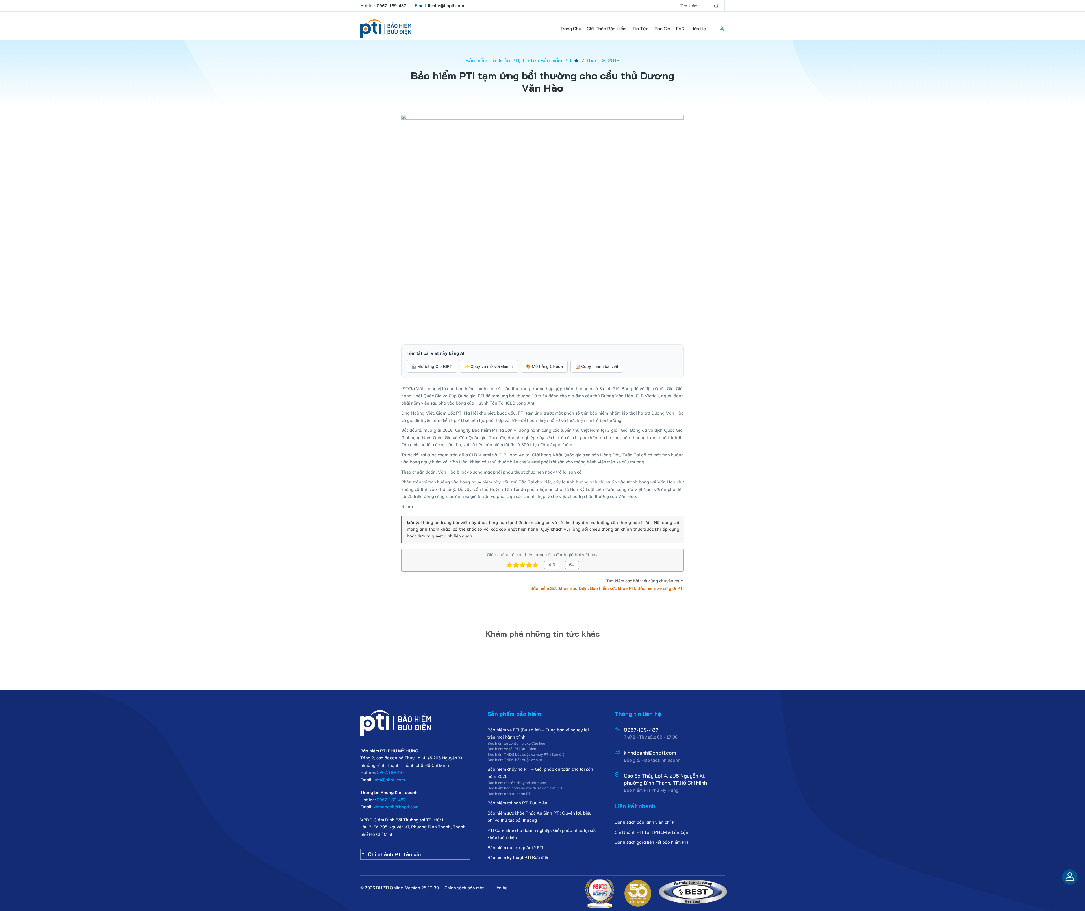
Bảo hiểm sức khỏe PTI (492, 60)
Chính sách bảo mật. (464, 887)
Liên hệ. (501, 887)
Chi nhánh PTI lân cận (395, 854)
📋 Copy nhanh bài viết (596, 366)
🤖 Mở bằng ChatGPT (431, 366)
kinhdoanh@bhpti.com (396, 806)
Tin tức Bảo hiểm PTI (546, 60)
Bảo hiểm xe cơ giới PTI (660, 588)
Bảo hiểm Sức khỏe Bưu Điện (559, 588)
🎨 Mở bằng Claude (544, 366)
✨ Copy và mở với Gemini (489, 366)
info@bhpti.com (389, 779)
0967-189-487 (391, 799)
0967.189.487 (391, 772)
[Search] (716, 5)
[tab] (415, 854)
